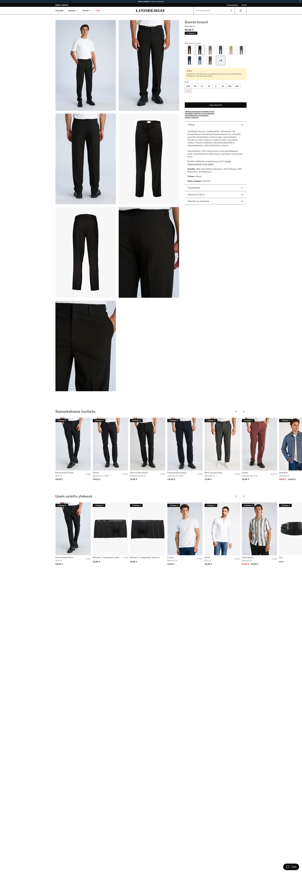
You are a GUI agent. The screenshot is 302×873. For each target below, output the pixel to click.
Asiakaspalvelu (232, 5)
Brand (244, 5)
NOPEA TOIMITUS (61, 5)
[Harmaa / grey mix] (241, 50)
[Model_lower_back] (85, 159)
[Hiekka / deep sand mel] (210, 50)
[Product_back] (85, 252)
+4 (220, 60)
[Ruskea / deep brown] (189, 50)
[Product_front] (149, 159)
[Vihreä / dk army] (210, 60)
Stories (85, 10)
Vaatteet (71, 10)
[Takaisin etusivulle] (150, 11)
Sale (98, 10)
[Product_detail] (149, 252)
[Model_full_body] (85, 65)
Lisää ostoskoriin (215, 105)
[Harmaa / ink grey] (220, 50)
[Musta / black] (200, 50)
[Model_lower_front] (149, 65)
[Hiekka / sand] (231, 50)
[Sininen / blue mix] (200, 60)
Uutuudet (59, 10)
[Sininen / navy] (189, 60)
